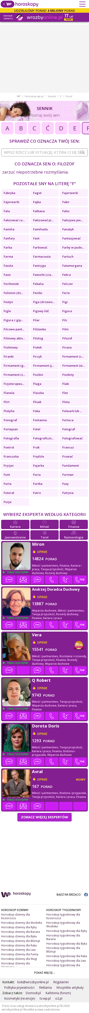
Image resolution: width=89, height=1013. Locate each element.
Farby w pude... (73, 247)
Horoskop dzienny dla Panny (19, 954)
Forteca (67, 420)
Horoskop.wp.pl (34, 96)
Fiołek (37, 347)
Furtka (37, 484)
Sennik (52, 96)
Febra (66, 275)
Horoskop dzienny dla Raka (19, 945)
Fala (7, 211)
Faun (7, 275)
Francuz (68, 447)
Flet (65, 393)
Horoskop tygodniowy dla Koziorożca (63, 916)
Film (65, 329)
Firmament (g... (15, 365)
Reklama (45, 987)
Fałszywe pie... (72, 220)
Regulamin (61, 982)
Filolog (38, 338)
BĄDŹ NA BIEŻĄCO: (69, 894)
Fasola (8, 266)
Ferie (66, 293)
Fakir (66, 202)
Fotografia (11, 438)
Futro (37, 493)
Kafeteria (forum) (58, 993)
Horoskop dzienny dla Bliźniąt (20, 941)
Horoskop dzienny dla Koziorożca (15, 916)
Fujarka (38, 465)
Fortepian (11, 429)
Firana (67, 347)
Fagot (37, 193)
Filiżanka (39, 329)
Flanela (9, 393)
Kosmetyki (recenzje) (19, 998)
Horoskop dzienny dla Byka (19, 936)
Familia (9, 229)
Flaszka (38, 393)
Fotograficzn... (43, 438)
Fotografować (72, 438)
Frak (36, 447)
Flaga (37, 384)
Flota (66, 402)
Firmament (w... (73, 365)
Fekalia (38, 284)
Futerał (9, 493)
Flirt (7, 402)
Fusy (65, 484)
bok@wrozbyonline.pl (33, 982)
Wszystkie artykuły (70, 987)
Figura (67, 311)
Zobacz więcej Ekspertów (44, 817)
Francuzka (11, 456)
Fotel (36, 429)
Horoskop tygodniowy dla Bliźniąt (63, 949)
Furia (37, 475)
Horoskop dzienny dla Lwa (18, 950)
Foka (36, 411)
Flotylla (9, 411)
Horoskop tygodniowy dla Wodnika (63, 924)
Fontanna (40, 420)
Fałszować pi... (43, 220)
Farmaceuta (42, 256)
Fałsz (66, 211)
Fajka (37, 202)
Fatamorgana (72, 266)
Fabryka (9, 193)
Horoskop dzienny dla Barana (20, 932)
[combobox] (44, 152)
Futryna (67, 493)
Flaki (65, 384)
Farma (8, 256)
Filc (64, 320)
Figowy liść (41, 311)
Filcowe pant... (14, 329)
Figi (65, 302)
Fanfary (9, 238)
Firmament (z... (14, 375)
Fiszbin (38, 375)
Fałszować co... (14, 220)
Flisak (37, 402)
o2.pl (58, 998)
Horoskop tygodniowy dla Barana (63, 937)
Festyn (8, 302)
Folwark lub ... (72, 411)
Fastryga (39, 266)
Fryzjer (9, 465)
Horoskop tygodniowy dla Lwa (66, 961)
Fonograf (10, 420)
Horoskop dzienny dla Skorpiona (15, 965)
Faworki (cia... (43, 275)
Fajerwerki (70, 193)
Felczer (67, 284)
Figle (7, 311)
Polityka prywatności (19, 987)
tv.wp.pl (45, 998)
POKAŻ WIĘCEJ (43, 973)
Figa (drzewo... (44, 302)
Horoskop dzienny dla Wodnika (21, 923)
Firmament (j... (43, 365)
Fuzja (7, 502)
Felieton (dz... (13, 293)
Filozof (67, 338)
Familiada (40, 229)
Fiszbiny (68, 375)
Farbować (40, 247)
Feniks (37, 293)
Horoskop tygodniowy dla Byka (66, 944)
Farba (8, 247)
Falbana (39, 211)
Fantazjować (71, 238)
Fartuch (67, 256)
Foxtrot (9, 447)
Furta (7, 484)
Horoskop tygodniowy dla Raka (66, 956)
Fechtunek (11, 284)
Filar (36, 320)
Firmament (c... (73, 356)
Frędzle (38, 456)
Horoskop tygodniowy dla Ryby (66, 931)
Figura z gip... (13, 320)
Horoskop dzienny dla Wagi (19, 959)
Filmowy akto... (14, 338)
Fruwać (67, 456)
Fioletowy (11, 347)
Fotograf (68, 429)
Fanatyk (68, 229)
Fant (36, 238)
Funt (7, 475)
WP (19, 96)
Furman (67, 475)
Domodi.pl (33, 993)
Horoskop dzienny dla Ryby (19, 927)
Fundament (70, 465)
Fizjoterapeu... (14, 384)
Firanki (9, 356)
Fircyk (37, 356)
